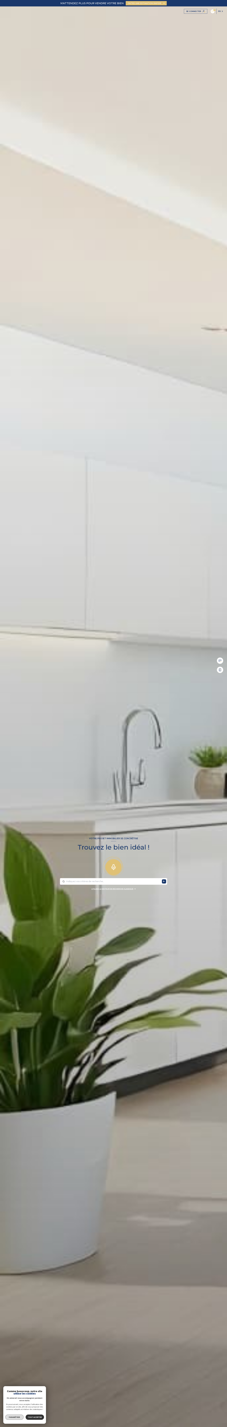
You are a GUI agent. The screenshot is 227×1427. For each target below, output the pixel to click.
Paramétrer (14, 1417)
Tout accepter (35, 1417)
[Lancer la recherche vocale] (113, 866)
